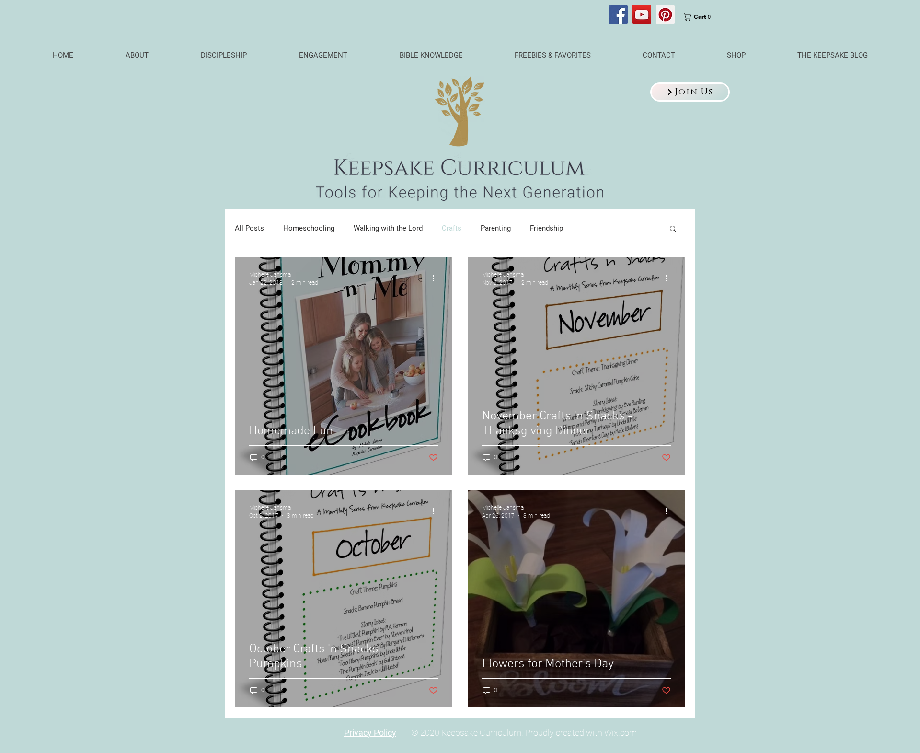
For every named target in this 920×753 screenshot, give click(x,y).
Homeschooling (308, 228)
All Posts (249, 228)
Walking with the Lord (388, 228)
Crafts (451, 228)
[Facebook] (618, 14)
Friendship (546, 228)
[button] (690, 92)
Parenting (496, 228)
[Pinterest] (665, 14)
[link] (699, 17)
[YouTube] (641, 14)
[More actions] (436, 278)
